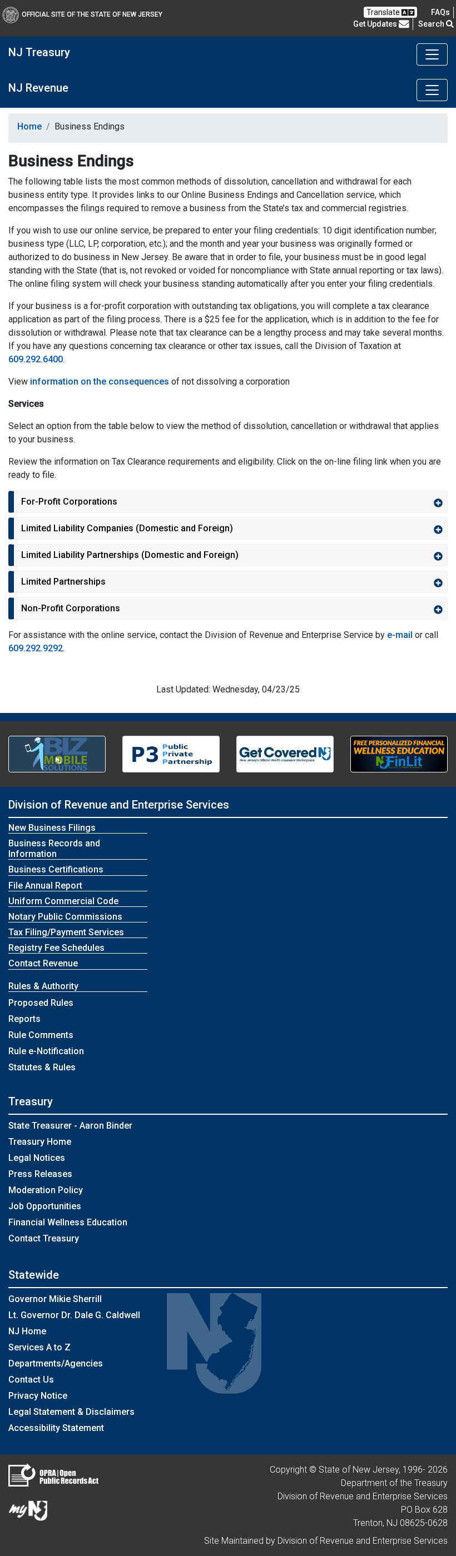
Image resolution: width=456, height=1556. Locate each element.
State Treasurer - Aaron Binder (70, 1125)
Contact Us (31, 1379)
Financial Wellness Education (67, 1222)
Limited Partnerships (63, 581)
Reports (24, 1019)
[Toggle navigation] (432, 54)
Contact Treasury (43, 1238)
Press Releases (40, 1174)
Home (29, 126)
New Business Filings (52, 827)
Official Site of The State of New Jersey (92, 14)
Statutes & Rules (42, 1067)
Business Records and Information (54, 848)
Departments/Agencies (55, 1363)
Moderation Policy (45, 1190)
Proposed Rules (40, 1003)
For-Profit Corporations (69, 501)
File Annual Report (45, 885)
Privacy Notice (37, 1395)
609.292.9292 (35, 648)
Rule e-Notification (46, 1051)
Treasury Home (39, 1141)
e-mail (400, 635)
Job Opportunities (44, 1206)
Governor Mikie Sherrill (55, 1299)
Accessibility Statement (56, 1428)
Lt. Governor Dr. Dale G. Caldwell (74, 1315)
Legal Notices (36, 1158)
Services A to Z (39, 1347)
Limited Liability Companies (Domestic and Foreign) (127, 528)
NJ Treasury (39, 52)
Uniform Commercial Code (63, 901)
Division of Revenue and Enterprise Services (118, 804)
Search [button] (432, 23)
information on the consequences (99, 381)
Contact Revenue (43, 963)
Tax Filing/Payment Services (66, 932)
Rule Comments (40, 1035)
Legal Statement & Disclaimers (71, 1412)
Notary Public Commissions (65, 916)
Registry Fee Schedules (56, 947)
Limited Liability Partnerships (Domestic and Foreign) (130, 555)
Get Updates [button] (376, 23)
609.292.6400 (35, 359)
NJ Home (27, 1331)
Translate (384, 12)
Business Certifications (55, 869)
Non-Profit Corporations (70, 608)
